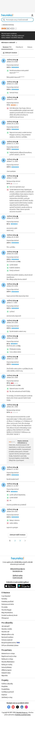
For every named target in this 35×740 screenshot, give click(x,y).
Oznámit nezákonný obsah (9, 615)
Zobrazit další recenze (17, 535)
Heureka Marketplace (7, 662)
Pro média (4, 607)
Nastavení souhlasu (7, 637)
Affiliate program (6, 670)
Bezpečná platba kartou (8, 643)
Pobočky (19, 47)
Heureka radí (5, 632)
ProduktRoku (5, 689)
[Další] (25, 541)
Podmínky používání (7, 602)
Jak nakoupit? (5, 626)
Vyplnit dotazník (17, 578)
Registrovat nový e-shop (8, 656)
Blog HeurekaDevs (7, 613)
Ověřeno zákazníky (7, 684)
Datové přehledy (6, 667)
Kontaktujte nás (17, 571)
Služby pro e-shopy (7, 659)
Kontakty (4, 599)
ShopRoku (4, 686)
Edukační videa (5, 673)
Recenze (7, 47)
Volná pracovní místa (7, 604)
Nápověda (4, 676)
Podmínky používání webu (23, 715)
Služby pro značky (6, 665)
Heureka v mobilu (6, 629)
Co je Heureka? (5, 596)
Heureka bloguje (6, 610)
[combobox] (17, 20)
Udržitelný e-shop (6, 697)
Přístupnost (5, 618)
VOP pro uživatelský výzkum (9, 645)
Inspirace (4, 695)
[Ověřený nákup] (17, 60)
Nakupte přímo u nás (7, 634)
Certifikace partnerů (7, 692)
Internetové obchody (8, 25)
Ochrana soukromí (6, 640)
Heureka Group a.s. (22, 713)
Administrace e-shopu (8, 654)
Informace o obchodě (8, 43)
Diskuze (29, 47)
